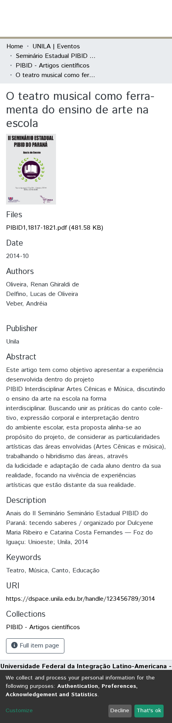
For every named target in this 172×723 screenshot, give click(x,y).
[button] (119, 18)
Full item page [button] (38, 645)
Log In (135, 18)
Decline (119, 711)
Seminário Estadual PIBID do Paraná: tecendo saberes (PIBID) (56, 56)
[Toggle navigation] (161, 18)
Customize (19, 711)
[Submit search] (107, 18)
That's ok (148, 711)
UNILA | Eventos (56, 46)
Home (14, 46)
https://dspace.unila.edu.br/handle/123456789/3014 (80, 599)
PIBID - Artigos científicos (53, 65)
